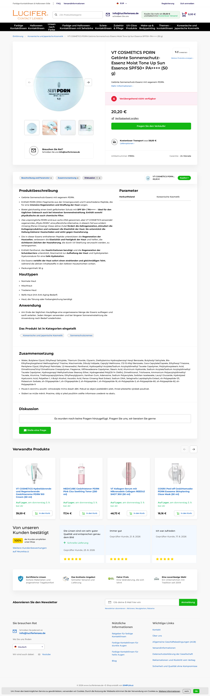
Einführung (18, 36)
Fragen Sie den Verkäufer (151, 126)
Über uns (157, 635)
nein (186, 691)
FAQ (58, 3)
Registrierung (168, 3)
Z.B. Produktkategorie (70, 15)
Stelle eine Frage (36, 430)
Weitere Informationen (169, 691)
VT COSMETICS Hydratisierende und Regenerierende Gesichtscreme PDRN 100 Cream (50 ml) (33, 493)
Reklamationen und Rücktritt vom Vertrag (174, 660)
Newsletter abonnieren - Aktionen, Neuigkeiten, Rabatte (130, 608)
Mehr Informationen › (122, 86)
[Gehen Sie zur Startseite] (30, 14)
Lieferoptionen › (127, 143)
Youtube (46, 654)
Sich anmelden (187, 3)
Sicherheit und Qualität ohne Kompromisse (175, 666)
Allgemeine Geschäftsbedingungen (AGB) (174, 642)
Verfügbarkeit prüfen (127, 118)
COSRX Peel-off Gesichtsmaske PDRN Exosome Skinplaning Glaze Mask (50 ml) (175, 491)
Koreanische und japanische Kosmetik (45, 36)
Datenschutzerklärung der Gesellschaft (173, 654)
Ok (196, 691)
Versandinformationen (74, 3)
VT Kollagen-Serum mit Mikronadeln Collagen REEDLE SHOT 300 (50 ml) (128, 491)
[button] (88, 82)
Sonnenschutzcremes (81, 335)
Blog (114, 661)
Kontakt (156, 629)
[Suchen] (56, 14)
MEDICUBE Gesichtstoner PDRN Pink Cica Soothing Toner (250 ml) (81, 491)
